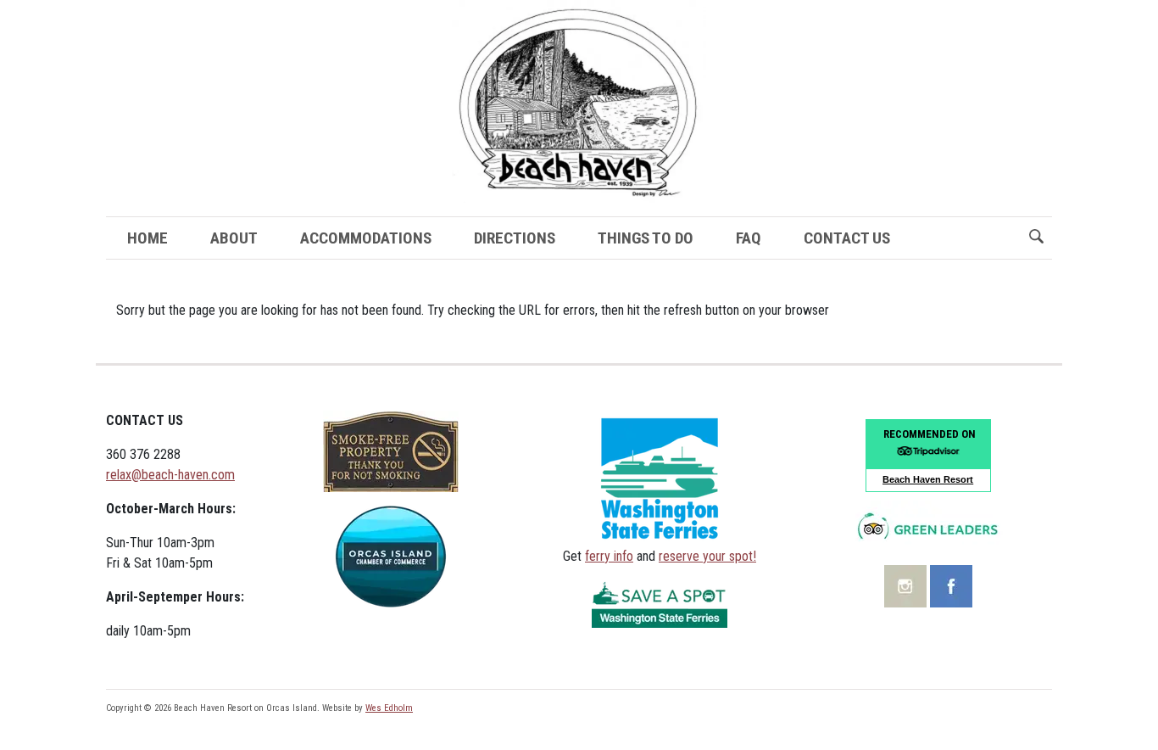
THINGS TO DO (645, 238)
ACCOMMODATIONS (365, 238)
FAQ (748, 238)
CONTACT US (847, 238)
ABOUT (234, 238)
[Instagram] (907, 585)
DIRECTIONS (514, 238)
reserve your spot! (707, 556)
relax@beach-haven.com (170, 475)
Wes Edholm (389, 708)
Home (147, 238)
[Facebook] (951, 585)
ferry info (609, 556)
